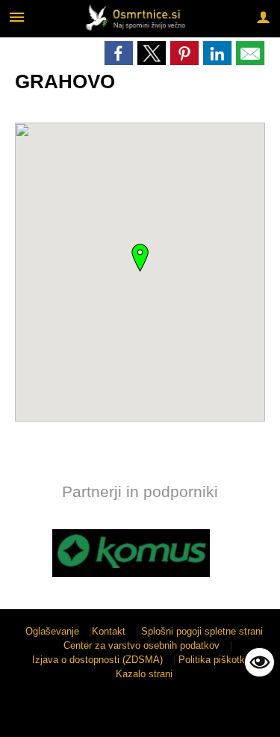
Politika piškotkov (216, 659)
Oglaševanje (52, 631)
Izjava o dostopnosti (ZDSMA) (97, 659)
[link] (119, 53)
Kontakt (108, 631)
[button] (25, 556)
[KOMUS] (131, 553)
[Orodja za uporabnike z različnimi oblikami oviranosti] (259, 662)
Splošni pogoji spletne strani (202, 631)
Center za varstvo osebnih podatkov (141, 645)
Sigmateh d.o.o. (133, 716)
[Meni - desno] (263, 16)
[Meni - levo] (16, 16)
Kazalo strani (144, 673)
